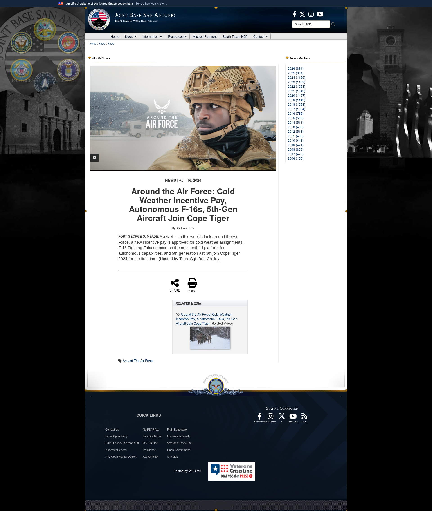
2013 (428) (296, 127)
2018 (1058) (296, 104)
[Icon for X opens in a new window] (302, 13)
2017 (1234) (296, 109)
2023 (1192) (296, 82)
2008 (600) (296, 149)
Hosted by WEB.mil (187, 471)
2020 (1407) (296, 95)
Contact (258, 36)
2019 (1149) (296, 100)
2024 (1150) (296, 77)
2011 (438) (296, 136)
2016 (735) (296, 113)
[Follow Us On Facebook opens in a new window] (259, 417)
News (129, 36)
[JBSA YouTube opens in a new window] (320, 13)
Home (115, 36)
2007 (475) (296, 154)
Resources (175, 36)
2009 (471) (296, 145)
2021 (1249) (296, 91)
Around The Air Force (138, 360)
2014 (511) (296, 122)
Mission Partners (205, 36)
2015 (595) (296, 118)
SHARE (174, 290)
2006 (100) (296, 158)
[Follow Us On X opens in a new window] (282, 417)
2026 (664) (296, 68)
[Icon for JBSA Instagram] (270, 417)
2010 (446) (296, 140)
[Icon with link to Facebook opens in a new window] (294, 13)
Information (150, 36)
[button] (152, 3)
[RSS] (304, 417)
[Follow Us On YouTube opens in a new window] (293, 417)
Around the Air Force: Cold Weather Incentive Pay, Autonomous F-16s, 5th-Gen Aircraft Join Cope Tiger (206, 319)
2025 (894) (296, 73)
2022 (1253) (296, 86)
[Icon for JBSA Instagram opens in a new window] (311, 13)
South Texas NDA (235, 36)
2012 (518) (296, 131)
